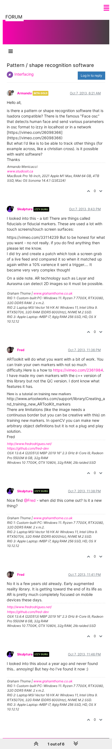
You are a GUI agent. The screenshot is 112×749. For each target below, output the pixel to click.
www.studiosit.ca (20, 171)
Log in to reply (91, 75)
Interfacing (24, 74)
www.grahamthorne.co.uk (53, 293)
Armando (24, 93)
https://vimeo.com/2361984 (78, 370)
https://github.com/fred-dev (28, 448)
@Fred (30, 500)
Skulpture (25, 209)
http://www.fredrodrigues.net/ (29, 444)
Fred (20, 350)
